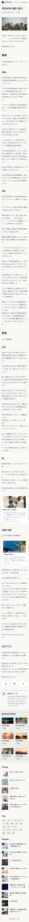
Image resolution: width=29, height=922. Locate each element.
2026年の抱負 (5, 725)
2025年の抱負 (5, 740)
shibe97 (13, 919)
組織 (8, 833)
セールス (14, 826)
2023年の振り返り (6, 756)
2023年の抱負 (19, 756)
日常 (7, 823)
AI (3, 823)
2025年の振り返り (20, 725)
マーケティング (6, 830)
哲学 (21, 823)
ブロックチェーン (18, 820)
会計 (4, 820)
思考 (8, 826)
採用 (4, 826)
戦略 (12, 823)
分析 (17, 823)
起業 (13, 833)
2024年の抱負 (19, 740)
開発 (21, 830)
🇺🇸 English (24, 2)
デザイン (9, 820)
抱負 (19, 12)
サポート (15, 830)
